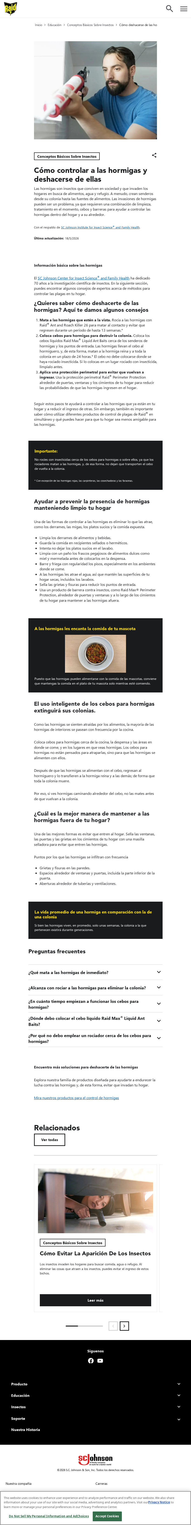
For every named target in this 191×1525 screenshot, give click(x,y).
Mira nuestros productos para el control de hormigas (76, 1097)
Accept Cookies (107, 1516)
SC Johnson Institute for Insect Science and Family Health (100, 227)
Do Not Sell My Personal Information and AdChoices (49, 1516)
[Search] (169, 8)
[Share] (154, 155)
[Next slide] (124, 1326)
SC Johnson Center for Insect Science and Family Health (84, 277)
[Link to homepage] (11, 9)
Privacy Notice (159, 1502)
